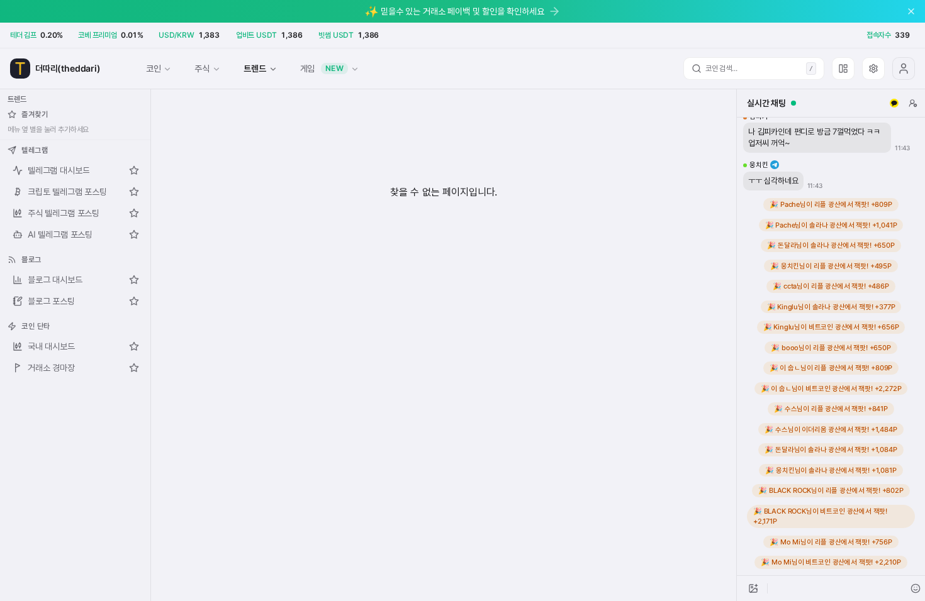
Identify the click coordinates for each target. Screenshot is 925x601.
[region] (831, 346)
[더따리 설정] (873, 68)
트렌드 (255, 68)
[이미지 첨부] (753, 588)
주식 (202, 68)
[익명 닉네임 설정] (913, 103)
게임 (322, 68)
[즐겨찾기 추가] (134, 170)
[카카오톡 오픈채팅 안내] (894, 103)
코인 (153, 68)
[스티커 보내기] (915, 588)
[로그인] (903, 68)
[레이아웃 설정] (843, 68)
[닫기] (911, 11)
